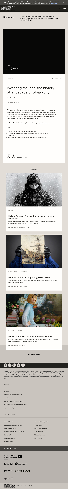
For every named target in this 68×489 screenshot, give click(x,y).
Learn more (54, 3)
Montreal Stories (12, 271)
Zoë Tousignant (20, 123)
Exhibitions (10, 78)
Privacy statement (8, 422)
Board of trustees (38, 431)
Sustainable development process (13, 425)
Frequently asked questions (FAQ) (13, 394)
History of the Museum (10, 428)
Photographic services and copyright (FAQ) (15, 404)
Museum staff (7, 435)
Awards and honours (9, 438)
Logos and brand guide (10, 408)
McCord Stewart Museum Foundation (14, 431)
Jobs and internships (39, 435)
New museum (38, 438)
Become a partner (8, 441)
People (20, 330)
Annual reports (38, 425)
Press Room (7, 391)
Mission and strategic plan (41, 422)
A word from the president (41, 428)
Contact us (6, 398)
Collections (24, 271)
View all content (35, 354)
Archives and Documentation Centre (13, 401)
